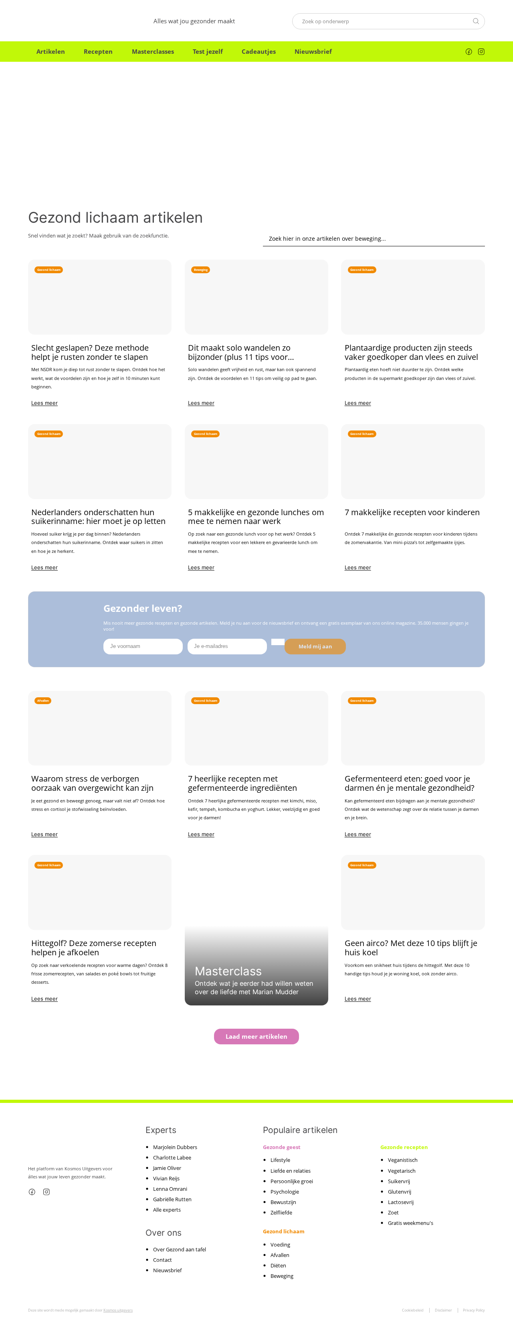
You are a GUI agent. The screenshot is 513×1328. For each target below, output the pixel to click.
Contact (162, 1259)
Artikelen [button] (50, 51)
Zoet (393, 1212)
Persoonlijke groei (292, 1180)
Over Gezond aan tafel (179, 1249)
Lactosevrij (401, 1201)
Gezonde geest (282, 1147)
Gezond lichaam (284, 1231)
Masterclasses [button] (153, 51)
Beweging (282, 1275)
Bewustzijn (283, 1201)
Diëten (278, 1265)
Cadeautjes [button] (259, 51)
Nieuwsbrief (313, 51)
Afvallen (280, 1254)
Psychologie (285, 1191)
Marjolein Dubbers (175, 1146)
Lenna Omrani (170, 1188)
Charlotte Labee (172, 1157)
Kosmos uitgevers (118, 1309)
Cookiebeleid (413, 1309)
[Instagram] (481, 52)
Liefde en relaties (291, 1170)
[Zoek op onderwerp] (476, 21)
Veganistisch (403, 1160)
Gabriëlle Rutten (172, 1199)
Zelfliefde (281, 1212)
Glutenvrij (399, 1191)
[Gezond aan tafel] (62, 21)
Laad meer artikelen (256, 1036)
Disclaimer (443, 1309)
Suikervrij (399, 1180)
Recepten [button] (98, 51)
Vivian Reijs (166, 1178)
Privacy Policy (474, 1309)
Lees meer (44, 403)
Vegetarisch (402, 1170)
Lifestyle (280, 1160)
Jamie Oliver (167, 1167)
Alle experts (167, 1209)
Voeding (280, 1244)
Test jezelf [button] (208, 51)
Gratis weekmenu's (410, 1222)
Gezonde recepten (404, 1147)
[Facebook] (469, 52)
